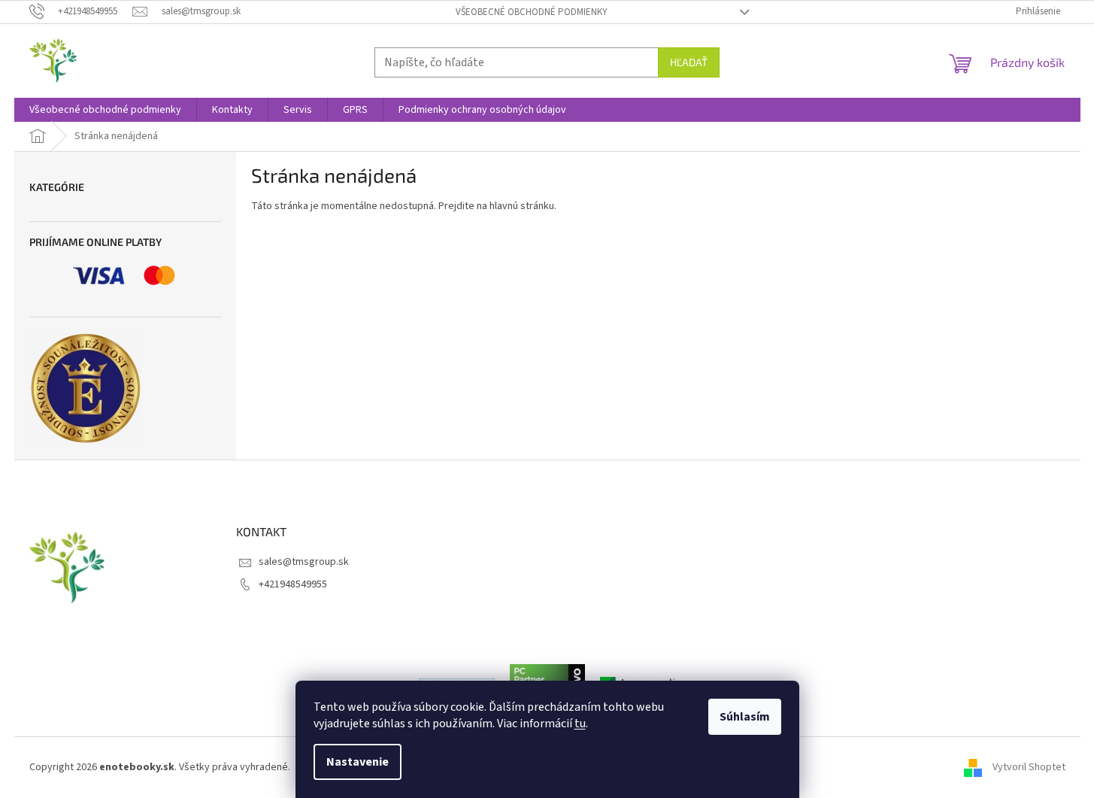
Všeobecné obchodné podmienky (532, 12)
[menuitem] (105, 110)
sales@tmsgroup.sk (304, 561)
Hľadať (689, 62)
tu (580, 723)
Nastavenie (357, 762)
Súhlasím (745, 716)
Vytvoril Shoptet (1028, 767)
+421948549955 (293, 584)
